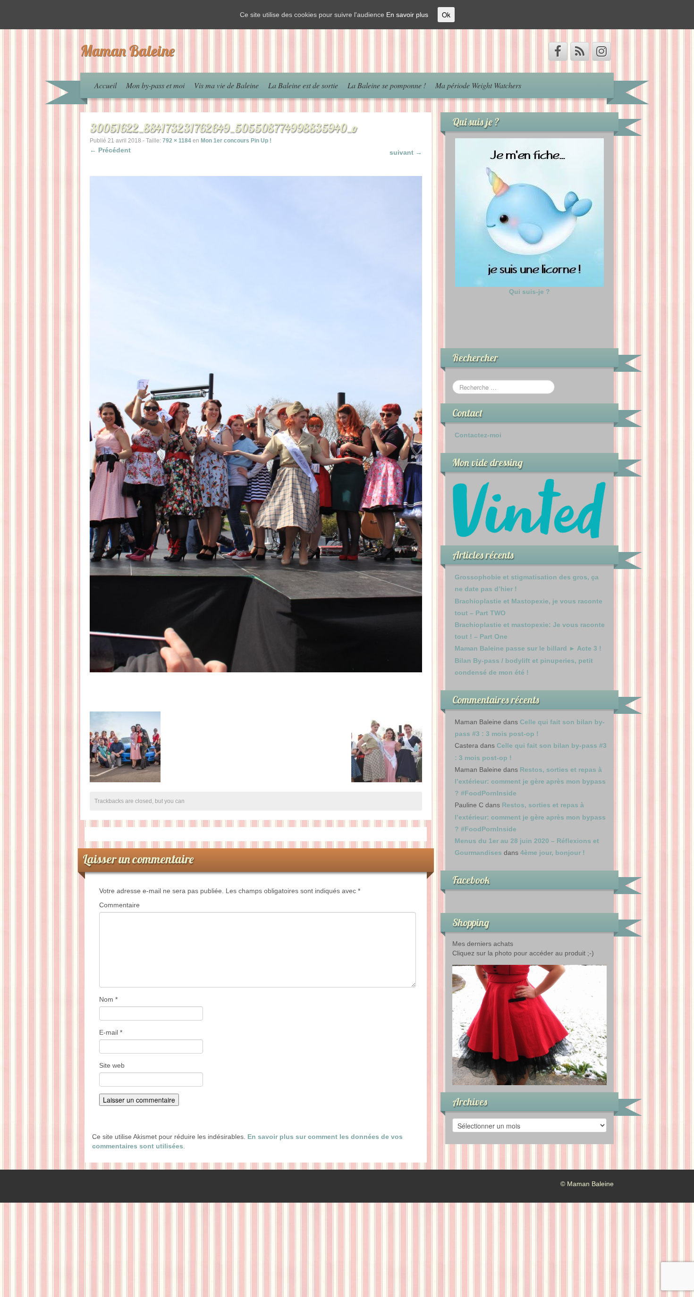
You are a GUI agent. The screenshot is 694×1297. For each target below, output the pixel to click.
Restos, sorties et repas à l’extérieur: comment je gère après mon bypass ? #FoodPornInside (530, 781)
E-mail (110, 1032)
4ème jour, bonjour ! (552, 852)
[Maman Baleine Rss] (579, 51)
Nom (108, 999)
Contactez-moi (478, 435)
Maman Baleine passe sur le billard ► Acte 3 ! (528, 648)
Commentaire (119, 905)
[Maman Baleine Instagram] (601, 51)
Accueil (105, 85)
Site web (112, 1065)
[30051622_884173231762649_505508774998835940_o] (256, 423)
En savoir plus (407, 14)
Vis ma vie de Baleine (226, 85)
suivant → (405, 152)
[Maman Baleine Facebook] (558, 51)
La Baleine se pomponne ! (386, 85)
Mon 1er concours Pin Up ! (236, 140)
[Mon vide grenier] (529, 508)
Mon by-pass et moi (155, 85)
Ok (446, 14)
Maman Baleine (127, 50)
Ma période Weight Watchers (478, 85)
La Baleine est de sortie (303, 85)
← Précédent (110, 150)
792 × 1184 (176, 140)
